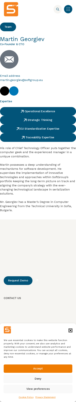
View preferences (38, 389)
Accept (38, 368)
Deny (38, 378)
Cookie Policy (26, 397)
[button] (70, 330)
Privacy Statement (45, 397)
